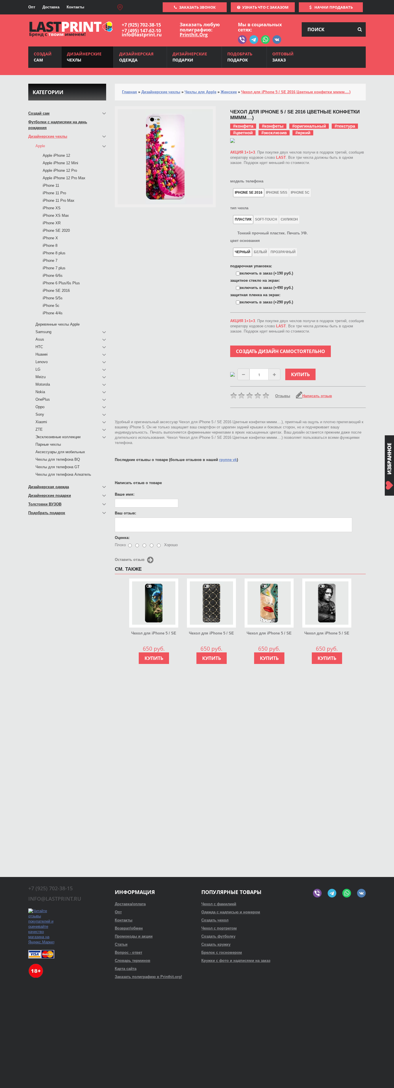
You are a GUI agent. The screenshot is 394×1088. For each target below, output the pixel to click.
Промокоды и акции (134, 936)
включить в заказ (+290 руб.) (266, 302)
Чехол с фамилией (218, 904)
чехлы (84, 57)
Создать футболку (218, 936)
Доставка (50, 7)
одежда (136, 57)
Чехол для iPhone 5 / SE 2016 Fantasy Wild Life (153, 633)
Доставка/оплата (130, 904)
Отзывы (282, 396)
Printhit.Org (194, 34)
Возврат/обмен (129, 928)
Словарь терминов (132, 960)
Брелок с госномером (221, 952)
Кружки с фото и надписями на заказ (235, 960)
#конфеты (273, 126)
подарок (239, 57)
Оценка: (122, 537)
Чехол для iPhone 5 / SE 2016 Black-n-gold (211, 633)
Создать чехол (214, 920)
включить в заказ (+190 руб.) (266, 273)
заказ (283, 57)
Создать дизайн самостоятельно (280, 351)
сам (43, 57)
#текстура (345, 126)
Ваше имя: (124, 494)
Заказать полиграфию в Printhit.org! (148, 977)
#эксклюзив (274, 132)
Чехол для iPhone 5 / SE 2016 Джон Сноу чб (326, 633)
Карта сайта (125, 968)
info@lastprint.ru (142, 34)
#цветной (243, 132)
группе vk (228, 460)
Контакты (75, 7)
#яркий (302, 132)
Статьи (121, 944)
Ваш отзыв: (125, 513)
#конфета (243, 126)
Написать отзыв (317, 396)
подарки (189, 57)
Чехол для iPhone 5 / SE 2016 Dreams (269, 633)
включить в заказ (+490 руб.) (266, 287)
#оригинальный (309, 126)
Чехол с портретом (219, 928)
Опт (31, 7)
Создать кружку (215, 944)
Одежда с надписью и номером (230, 912)
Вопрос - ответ (128, 952)
